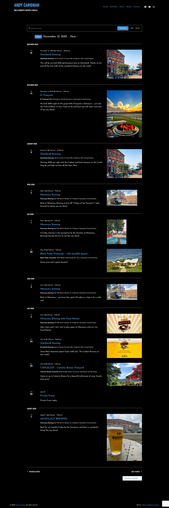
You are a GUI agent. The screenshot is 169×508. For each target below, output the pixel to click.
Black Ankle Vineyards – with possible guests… (64, 254)
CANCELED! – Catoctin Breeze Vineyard (62, 368)
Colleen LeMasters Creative (150, 505)
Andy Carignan (26, 4)
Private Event (47, 396)
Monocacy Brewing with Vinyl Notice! (59, 319)
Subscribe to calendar (131, 478)
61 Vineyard (46, 95)
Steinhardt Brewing (50, 54)
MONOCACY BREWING (53, 419)
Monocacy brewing (50, 289)
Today (38, 37)
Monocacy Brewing (50, 195)
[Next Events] (32, 37)
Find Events (122, 28)
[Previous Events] (28, 37)
